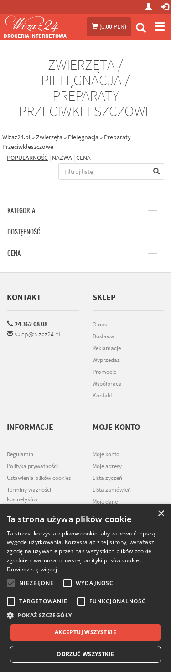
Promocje (104, 372)
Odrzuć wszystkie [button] (85, 654)
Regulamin (20, 454)
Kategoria (21, 210)
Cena (14, 253)
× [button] (160, 513)
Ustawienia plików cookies (39, 478)
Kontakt (24, 297)
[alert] (85, 588)
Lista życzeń (107, 478)
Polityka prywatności (32, 466)
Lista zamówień (112, 490)
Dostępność (24, 231)
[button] (85, 615)
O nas (100, 324)
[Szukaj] (140, 29)
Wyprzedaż (106, 360)
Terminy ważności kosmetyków (29, 494)
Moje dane (105, 501)
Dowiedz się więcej (32, 569)
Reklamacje (107, 348)
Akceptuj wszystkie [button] (85, 632)
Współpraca (107, 383)
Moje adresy (107, 466)
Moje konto (106, 454)
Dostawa (103, 336)
